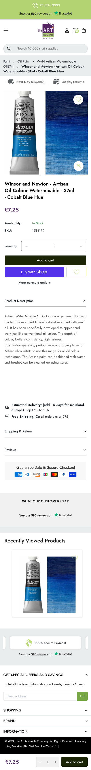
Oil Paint (23, 61)
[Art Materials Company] (45, 31)
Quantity (11, 246)
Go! (82, 696)
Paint (6, 61)
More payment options (35, 282)
